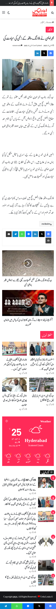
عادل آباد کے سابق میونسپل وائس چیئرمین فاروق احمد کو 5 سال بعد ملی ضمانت (14, 400)
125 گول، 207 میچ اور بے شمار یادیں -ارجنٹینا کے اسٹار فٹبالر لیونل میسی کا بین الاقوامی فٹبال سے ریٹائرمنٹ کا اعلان (19, 484)
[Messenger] (28, 234)
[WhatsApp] (22, 234)
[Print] (48, 240)
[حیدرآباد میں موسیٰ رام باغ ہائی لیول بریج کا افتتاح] (41, 385)
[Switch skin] (8, 13)
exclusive (46, 223)
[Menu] (3, 13)
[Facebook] (48, 234)
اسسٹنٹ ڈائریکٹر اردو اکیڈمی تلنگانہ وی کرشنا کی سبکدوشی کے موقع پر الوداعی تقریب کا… (42, 364)
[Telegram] (15, 234)
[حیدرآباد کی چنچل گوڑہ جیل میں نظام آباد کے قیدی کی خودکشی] (46, 565)
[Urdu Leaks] (40, 12)
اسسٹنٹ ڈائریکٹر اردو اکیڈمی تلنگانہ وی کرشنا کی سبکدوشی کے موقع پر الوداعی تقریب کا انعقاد (19, 501)
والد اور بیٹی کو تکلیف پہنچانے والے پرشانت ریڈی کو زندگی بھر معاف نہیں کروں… (15, 364)
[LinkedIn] (35, 234)
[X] (42, 234)
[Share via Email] (9, 234)
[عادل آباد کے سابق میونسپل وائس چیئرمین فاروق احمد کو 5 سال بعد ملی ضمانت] (14, 385)
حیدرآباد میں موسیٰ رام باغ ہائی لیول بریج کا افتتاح (43, 397)
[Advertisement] (28, 48)
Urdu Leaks (45, 596)
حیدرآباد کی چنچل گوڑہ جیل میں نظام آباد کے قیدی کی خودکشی (21, 564)
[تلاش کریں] (52, 13)
